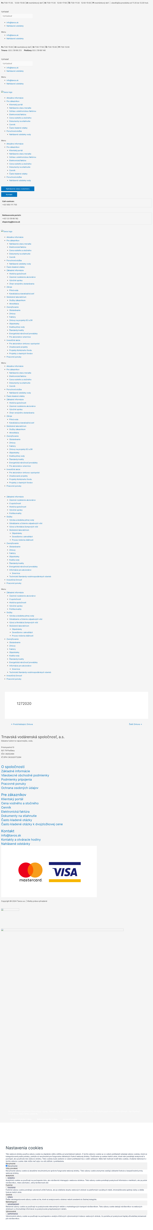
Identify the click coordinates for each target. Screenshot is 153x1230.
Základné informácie (15, 270)
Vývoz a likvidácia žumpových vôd (23, 527)
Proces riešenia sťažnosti (22, 540)
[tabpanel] (76, 1172)
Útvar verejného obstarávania (21, 284)
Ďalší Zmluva (135, 724)
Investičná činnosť (14, 580)
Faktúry (12, 317)
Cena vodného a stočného (20, 118)
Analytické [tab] (10, 1175)
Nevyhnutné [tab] (10, 1164)
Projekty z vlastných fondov (21, 353)
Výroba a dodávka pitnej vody (21, 520)
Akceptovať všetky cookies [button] (21, 1119)
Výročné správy (15, 280)
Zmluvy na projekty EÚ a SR (21, 320)
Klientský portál (16, 104)
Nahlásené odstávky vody (20, 134)
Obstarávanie (14, 310)
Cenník (12, 124)
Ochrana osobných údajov (19, 788)
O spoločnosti (15, 503)
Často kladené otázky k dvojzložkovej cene (32, 824)
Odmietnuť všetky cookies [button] (47, 1119)
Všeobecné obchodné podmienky (25, 775)
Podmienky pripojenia (16, 779)
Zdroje (9, 287)
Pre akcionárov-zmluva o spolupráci (24, 343)
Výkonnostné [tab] (11, 1211)
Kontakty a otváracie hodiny (21, 839)
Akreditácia (14, 304)
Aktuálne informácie (15, 98)
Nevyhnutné (12, 1166)
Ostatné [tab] (9, 1195)
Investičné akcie (13, 340)
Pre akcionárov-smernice (20, 337)
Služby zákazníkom (17, 300)
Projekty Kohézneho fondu (20, 350)
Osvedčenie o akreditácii (22, 536)
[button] (76, 32)
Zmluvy (12, 313)
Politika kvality (15, 513)
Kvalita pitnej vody (17, 327)
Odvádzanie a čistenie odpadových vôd (25, 523)
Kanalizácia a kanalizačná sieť (21, 294)
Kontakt (7, 831)
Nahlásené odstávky (15, 26)
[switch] (6, 1178)
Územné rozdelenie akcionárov (22, 277)
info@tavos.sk (12, 22)
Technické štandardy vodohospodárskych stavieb (30, 576)
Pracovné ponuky (14, 357)
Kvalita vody (14, 560)
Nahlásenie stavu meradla (20, 108)
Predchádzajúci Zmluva (22, 724)
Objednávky (14, 323)
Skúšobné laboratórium (16, 297)
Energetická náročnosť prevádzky (23, 333)
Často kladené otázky (18, 128)
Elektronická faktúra (17, 114)
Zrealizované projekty (18, 347)
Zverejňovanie (13, 307)
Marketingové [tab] (11, 1202)
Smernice (16, 573)
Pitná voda (13, 290)
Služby (9, 517)
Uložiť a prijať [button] (13, 1222)
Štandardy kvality (16, 330)
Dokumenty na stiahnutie (19, 121)
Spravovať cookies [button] (70, 1119)
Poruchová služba (14, 131)
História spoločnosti (17, 274)
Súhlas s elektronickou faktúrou (22, 111)
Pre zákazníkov (13, 101)
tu (37, 1114)
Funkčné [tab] (9, 1185)
